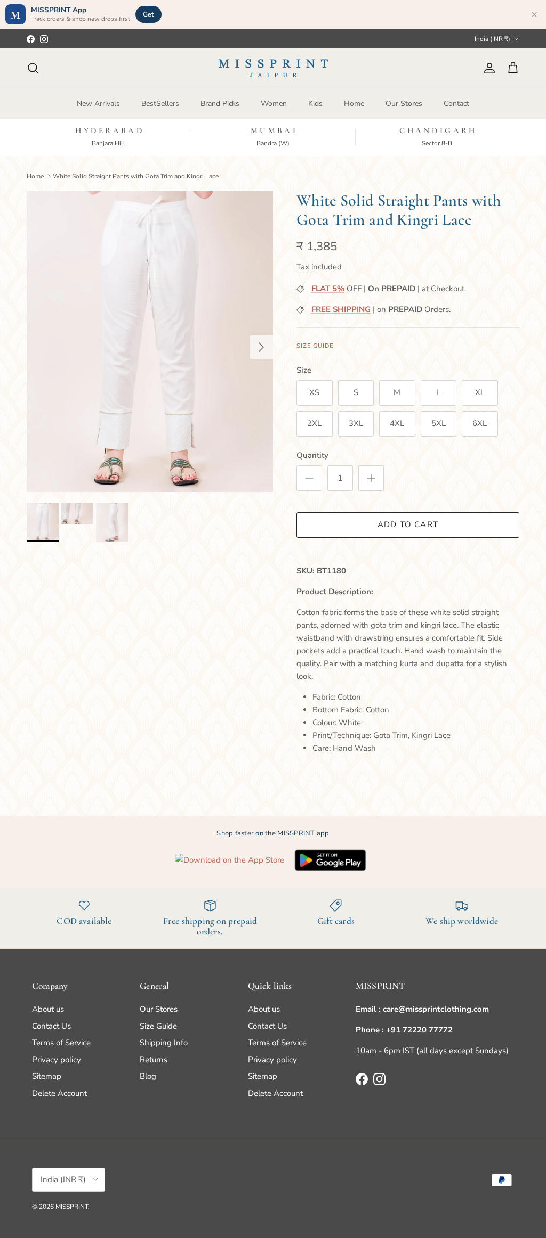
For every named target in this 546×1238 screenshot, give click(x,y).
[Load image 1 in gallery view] (150, 341)
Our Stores (404, 104)
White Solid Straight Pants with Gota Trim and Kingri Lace (136, 175)
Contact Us (51, 1026)
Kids (315, 104)
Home (354, 104)
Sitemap (46, 1076)
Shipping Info (164, 1042)
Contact (456, 104)
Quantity (312, 455)
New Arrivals (98, 104)
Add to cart (408, 524)
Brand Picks (219, 104)
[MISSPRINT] (273, 68)
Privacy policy (56, 1059)
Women (274, 104)
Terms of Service (61, 1042)
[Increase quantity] (371, 478)
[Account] (487, 68)
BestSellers (160, 104)
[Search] (33, 68)
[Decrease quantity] (309, 478)
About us (48, 1009)
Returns (153, 1059)
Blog (148, 1076)
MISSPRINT (71, 1206)
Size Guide (315, 346)
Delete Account (59, 1093)
